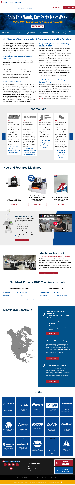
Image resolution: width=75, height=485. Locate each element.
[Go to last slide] (4, 136)
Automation (32, 6)
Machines (7, 6)
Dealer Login (72, 2)
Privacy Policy (54, 477)
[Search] (57, 2)
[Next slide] (71, 136)
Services (41, 6)
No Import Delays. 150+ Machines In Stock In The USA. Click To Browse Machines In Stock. (36, 482)
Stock (15, 6)
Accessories (21, 6)
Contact (29, 9)
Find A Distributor (64, 2)
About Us (21, 9)
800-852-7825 (32, 468)
